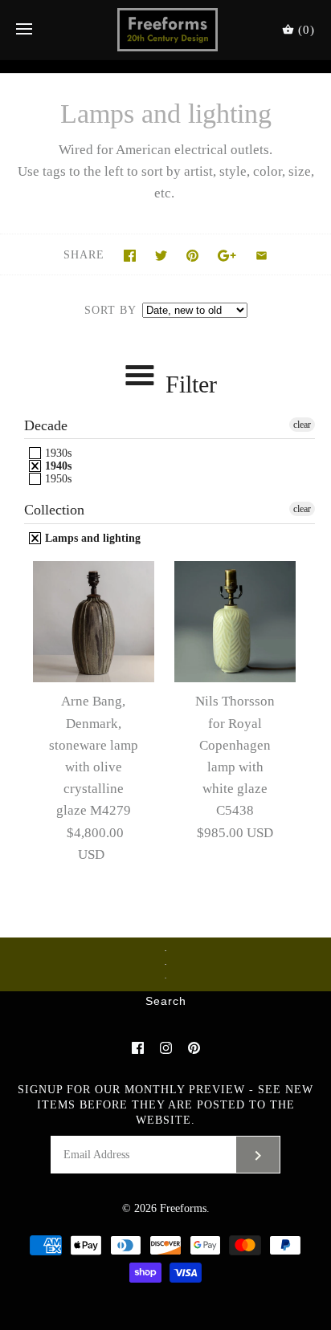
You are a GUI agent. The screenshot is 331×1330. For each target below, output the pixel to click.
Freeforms (183, 1208)
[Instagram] (166, 1048)
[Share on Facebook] (130, 256)
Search (165, 1001)
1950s (57, 479)
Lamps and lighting (91, 538)
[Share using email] (261, 256)
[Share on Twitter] (161, 256)
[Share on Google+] (227, 256)
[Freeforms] (166, 29)
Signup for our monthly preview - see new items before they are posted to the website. (165, 1105)
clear (302, 424)
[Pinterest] (194, 1048)
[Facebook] (138, 1048)
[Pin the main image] (192, 256)
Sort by (110, 310)
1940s (57, 466)
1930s (57, 453)
